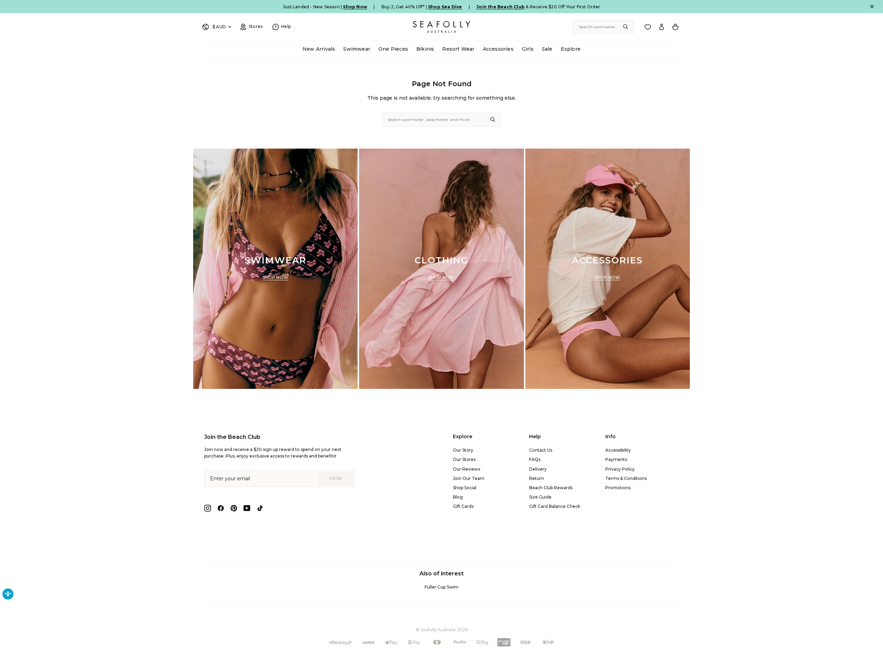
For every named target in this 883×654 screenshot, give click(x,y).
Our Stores (464, 459)
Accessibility (618, 450)
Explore (571, 49)
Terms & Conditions (626, 478)
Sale (547, 49)
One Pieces (393, 49)
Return (536, 478)
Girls (528, 49)
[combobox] (603, 27)
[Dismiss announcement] (871, 6)
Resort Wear (458, 49)
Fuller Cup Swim (441, 587)
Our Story (463, 450)
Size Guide (540, 497)
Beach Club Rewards (551, 487)
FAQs (534, 459)
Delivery (538, 469)
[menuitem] (318, 49)
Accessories (498, 49)
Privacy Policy (620, 469)
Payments (616, 459)
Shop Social (464, 487)
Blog (458, 497)
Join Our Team (468, 478)
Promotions (618, 487)
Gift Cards (463, 506)
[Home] (441, 27)
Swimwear (356, 49)
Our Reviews (466, 469)
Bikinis (425, 49)
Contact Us (540, 450)
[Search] (625, 26)
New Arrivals (318, 49)
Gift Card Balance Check (554, 506)
